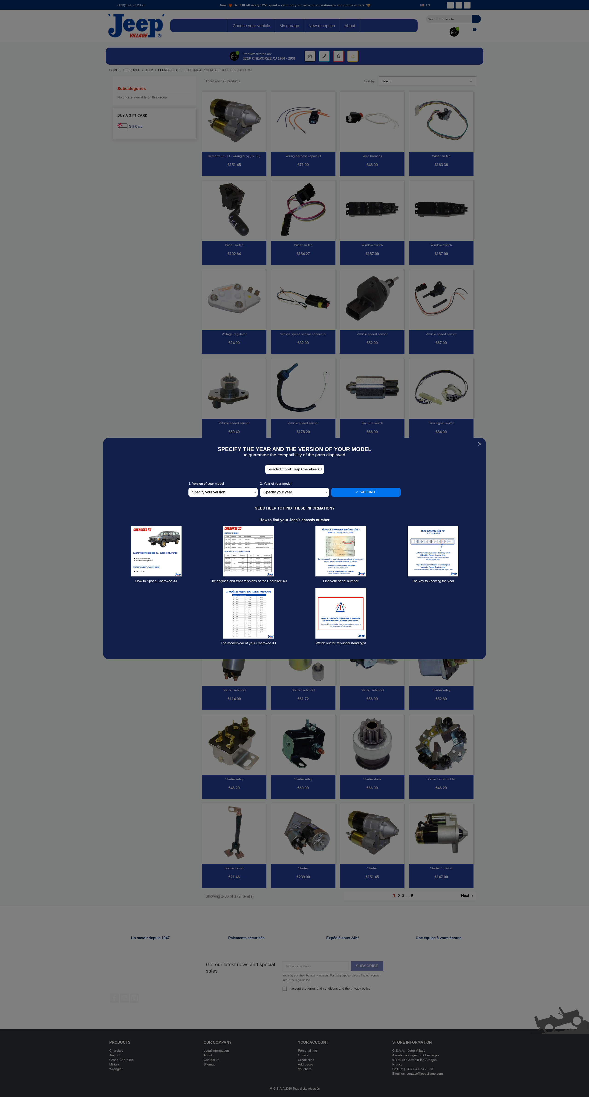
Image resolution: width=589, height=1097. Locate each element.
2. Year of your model (275, 483)
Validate (367, 492)
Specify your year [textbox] (278, 492)
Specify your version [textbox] (208, 492)
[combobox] (223, 492)
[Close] (480, 444)
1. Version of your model (206, 483)
